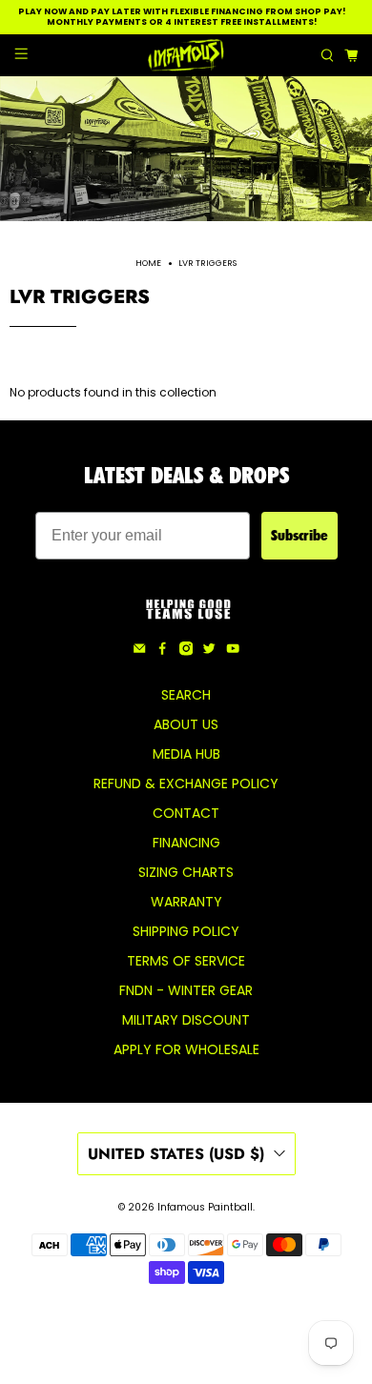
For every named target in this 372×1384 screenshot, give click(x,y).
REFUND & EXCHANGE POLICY (186, 783)
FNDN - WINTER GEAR (186, 990)
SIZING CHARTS (186, 872)
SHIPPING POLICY (186, 931)
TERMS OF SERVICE (186, 960)
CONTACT (186, 813)
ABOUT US (186, 724)
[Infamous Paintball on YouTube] (232, 651)
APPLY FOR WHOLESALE (186, 1049)
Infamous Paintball (205, 1207)
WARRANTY (186, 901)
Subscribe (299, 535)
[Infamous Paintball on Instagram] (186, 651)
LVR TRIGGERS (207, 263)
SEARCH (186, 694)
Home (148, 263)
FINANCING (186, 842)
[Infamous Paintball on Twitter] (209, 651)
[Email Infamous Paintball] (139, 651)
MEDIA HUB (186, 753)
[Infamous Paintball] (186, 55)
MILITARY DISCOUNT (186, 1019)
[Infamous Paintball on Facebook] (162, 651)
